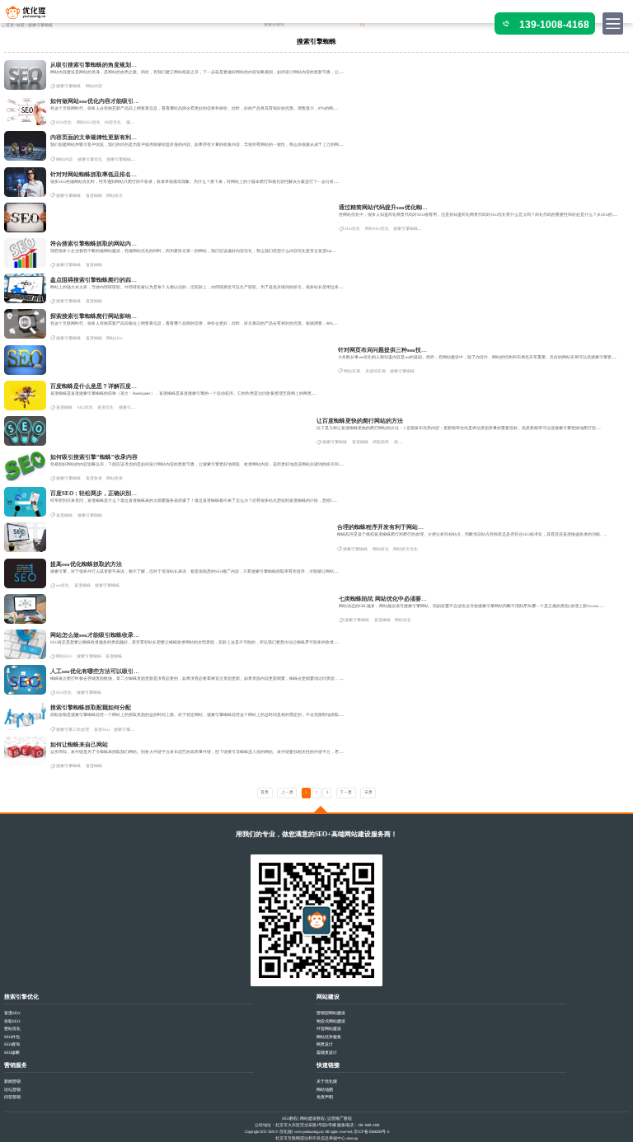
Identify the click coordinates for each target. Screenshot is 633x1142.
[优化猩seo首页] (32, 16)
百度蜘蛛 (94, 196)
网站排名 (114, 196)
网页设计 (324, 1044)
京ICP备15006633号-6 (371, 1132)
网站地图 (324, 1090)
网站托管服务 (328, 1037)
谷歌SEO (12, 1021)
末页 (368, 792)
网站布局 (352, 371)
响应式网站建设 (330, 1021)
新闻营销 (12, 1081)
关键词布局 (375, 371)
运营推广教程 (339, 1118)
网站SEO (114, 338)
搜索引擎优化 (89, 159)
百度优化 (105, 407)
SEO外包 (12, 1037)
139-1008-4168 (554, 24)
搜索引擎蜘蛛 (68, 86)
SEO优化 (64, 122)
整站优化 (12, 1029)
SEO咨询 (12, 1044)
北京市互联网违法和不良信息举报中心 (310, 1138)
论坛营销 (12, 1090)
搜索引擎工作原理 (72, 730)
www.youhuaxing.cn (308, 1132)
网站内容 (94, 86)
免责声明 (324, 1097)
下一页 (346, 792)
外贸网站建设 (328, 1029)
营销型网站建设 (330, 1013)
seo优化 (62, 585)
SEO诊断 (12, 1053)
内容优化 (113, 122)
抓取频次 (402, 442)
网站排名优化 (405, 549)
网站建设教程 (312, 1118)
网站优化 (403, 620)
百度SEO (102, 730)
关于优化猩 (326, 1081)
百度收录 (94, 478)
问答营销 (12, 1097)
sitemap (352, 1138)
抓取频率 (381, 442)
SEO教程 (290, 1118)
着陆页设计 (326, 1053)
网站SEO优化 (89, 122)
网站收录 (114, 478)
